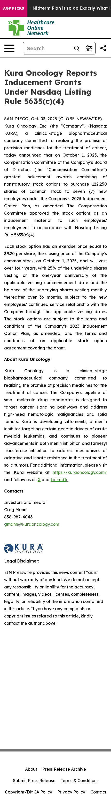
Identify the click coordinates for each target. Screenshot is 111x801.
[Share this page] (103, 48)
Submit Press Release (34, 780)
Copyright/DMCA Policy (28, 792)
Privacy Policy (71, 792)
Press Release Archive (64, 769)
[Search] (76, 48)
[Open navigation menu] (9, 48)
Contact (98, 792)
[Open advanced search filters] (89, 48)
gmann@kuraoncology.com (31, 524)
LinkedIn (59, 479)
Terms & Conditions (79, 780)
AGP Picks (13, 8)
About (31, 769)
